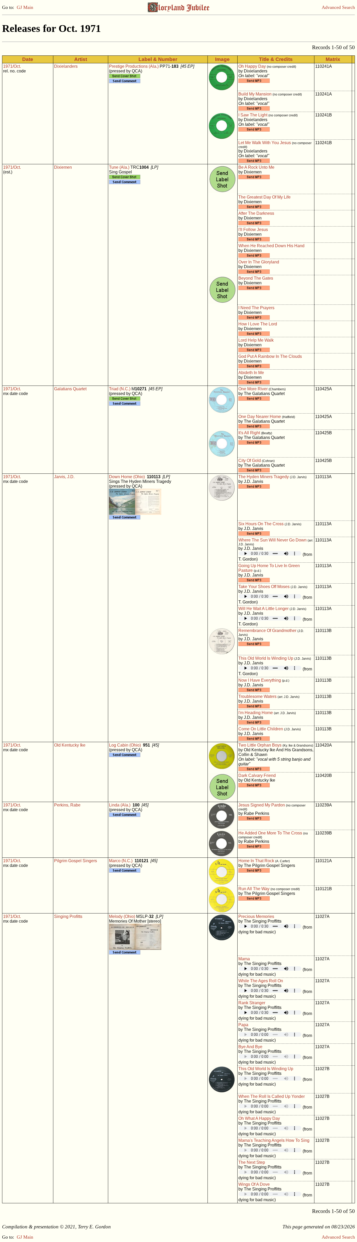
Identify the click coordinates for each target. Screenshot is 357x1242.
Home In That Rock (256, 861)
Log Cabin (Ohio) (125, 745)
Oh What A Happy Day (259, 1118)
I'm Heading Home (255, 712)
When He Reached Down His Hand (271, 246)
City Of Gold (249, 460)
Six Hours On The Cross (261, 524)
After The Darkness (256, 213)
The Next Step (251, 1162)
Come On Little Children (260, 729)
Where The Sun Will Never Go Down (272, 540)
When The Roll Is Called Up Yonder (271, 1096)
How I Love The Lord (257, 324)
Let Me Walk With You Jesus (264, 142)
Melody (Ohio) (122, 916)
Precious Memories (256, 916)
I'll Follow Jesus (253, 229)
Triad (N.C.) (119, 389)
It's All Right (249, 433)
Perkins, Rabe (67, 805)
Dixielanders (66, 66)
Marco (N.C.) (121, 861)
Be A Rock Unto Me (256, 167)
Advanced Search (338, 7)
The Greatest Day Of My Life (264, 197)
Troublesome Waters (257, 696)
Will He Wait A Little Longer (263, 608)
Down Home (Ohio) (127, 477)
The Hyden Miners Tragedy (263, 477)
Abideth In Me (251, 372)
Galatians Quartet (70, 389)
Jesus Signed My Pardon (261, 805)
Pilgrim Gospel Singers (75, 861)
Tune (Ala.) (119, 167)
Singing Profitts (68, 916)
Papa (243, 1025)
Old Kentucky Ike (69, 745)
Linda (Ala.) (119, 805)
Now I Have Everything (259, 680)
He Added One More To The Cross (270, 833)
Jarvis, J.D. (64, 477)
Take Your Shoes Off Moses (264, 586)
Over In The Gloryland (258, 262)
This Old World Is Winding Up (265, 658)
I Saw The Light (252, 115)
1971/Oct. (12, 66)
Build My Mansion (255, 94)
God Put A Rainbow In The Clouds (270, 356)
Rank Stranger (251, 1003)
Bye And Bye (250, 1047)
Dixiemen (63, 167)
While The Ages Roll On (260, 981)
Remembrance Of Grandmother (267, 630)
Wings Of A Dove (254, 1184)
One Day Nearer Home (259, 416)
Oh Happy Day (252, 66)
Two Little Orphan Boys (259, 745)
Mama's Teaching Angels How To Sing (273, 1140)
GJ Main (25, 7)
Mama (244, 959)
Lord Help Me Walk (256, 340)
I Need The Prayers (256, 308)
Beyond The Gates (255, 278)
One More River (253, 389)
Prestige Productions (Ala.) (134, 66)
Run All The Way (253, 889)
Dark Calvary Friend (257, 775)
